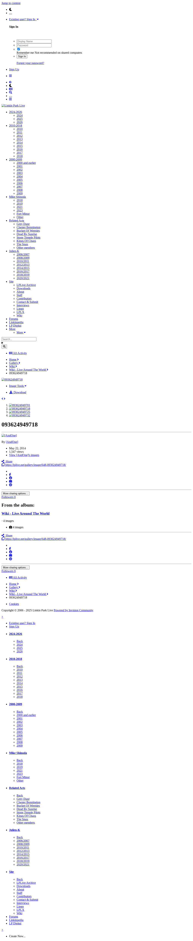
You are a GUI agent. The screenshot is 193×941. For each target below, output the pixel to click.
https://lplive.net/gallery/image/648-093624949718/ (35, 464)
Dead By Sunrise (27, 234)
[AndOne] (12, 441)
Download (19, 392)
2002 (20, 169)
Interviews (23, 305)
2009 (20, 193)
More (12, 329)
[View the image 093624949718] (19, 408)
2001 (20, 166)
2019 (20, 203)
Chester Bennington (28, 227)
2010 (20, 129)
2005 (20, 179)
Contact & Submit (27, 301)
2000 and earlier (26, 162)
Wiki (19, 315)
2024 (20, 115)
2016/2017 (23, 271)
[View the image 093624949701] (19, 405)
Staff (19, 295)
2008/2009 (23, 257)
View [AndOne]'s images (24, 455)
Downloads (23, 288)
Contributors (24, 298)
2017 (20, 152)
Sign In (22, 56)
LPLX (20, 312)
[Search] (4, 347)
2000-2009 (15, 159)
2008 (20, 190)
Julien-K (14, 251)
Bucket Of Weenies (28, 230)
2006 (20, 183)
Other (20, 217)
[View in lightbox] (12, 379)
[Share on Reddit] (10, 478)
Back (20, 641)
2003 (20, 173)
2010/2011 (23, 261)
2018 (20, 156)
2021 (20, 207)
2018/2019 (23, 274)
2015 (20, 146)
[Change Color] (10, 14)
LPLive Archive (26, 285)
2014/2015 (23, 268)
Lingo (20, 308)
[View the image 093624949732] (19, 415)
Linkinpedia (16, 322)
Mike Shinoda (17, 196)
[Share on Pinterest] (10, 484)
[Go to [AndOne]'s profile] (9, 435)
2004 (20, 176)
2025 (20, 118)
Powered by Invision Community (73, 610)
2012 (20, 135)
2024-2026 (15, 112)
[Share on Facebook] (10, 474)
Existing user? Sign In (23, 19)
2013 (20, 139)
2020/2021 (23, 278)
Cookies (14, 603)
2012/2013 (23, 264)
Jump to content (11, 3)
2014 (20, 142)
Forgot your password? (30, 63)
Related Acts (16, 220)
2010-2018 (15, 125)
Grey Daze (23, 224)
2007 (20, 186)
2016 (20, 149)
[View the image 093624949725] (19, 412)
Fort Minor (23, 213)
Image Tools (17, 386)
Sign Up (14, 69)
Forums (13, 318)
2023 (20, 210)
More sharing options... (15, 493)
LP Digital (15, 325)
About (20, 291)
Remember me (25, 52)
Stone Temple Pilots (28, 237)
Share (8, 461)
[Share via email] (10, 481)
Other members (26, 247)
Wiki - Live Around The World (26, 513)
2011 (19, 132)
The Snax (22, 244)
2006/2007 (23, 254)
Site (11, 281)
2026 (20, 122)
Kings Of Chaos (26, 240)
